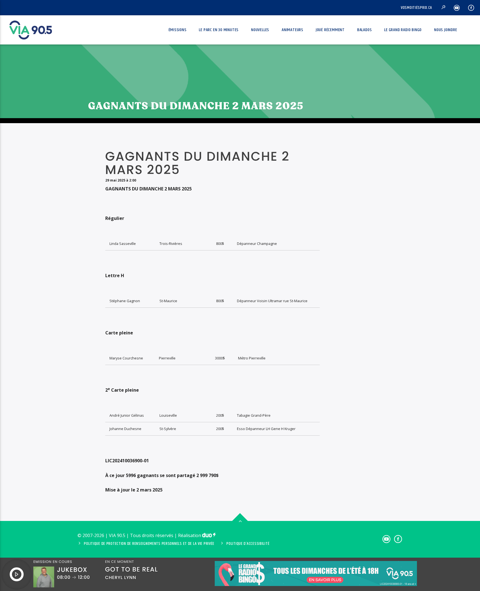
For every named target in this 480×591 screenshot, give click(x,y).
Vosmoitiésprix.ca (416, 8)
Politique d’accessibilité (247, 544)
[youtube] (456, 7)
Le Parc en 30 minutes (219, 29)
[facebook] (471, 7)
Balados (364, 29)
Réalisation (190, 535)
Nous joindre (445, 29)
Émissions (178, 29)
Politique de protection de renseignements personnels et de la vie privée (149, 544)
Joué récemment (330, 29)
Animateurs (292, 29)
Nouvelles (260, 29)
